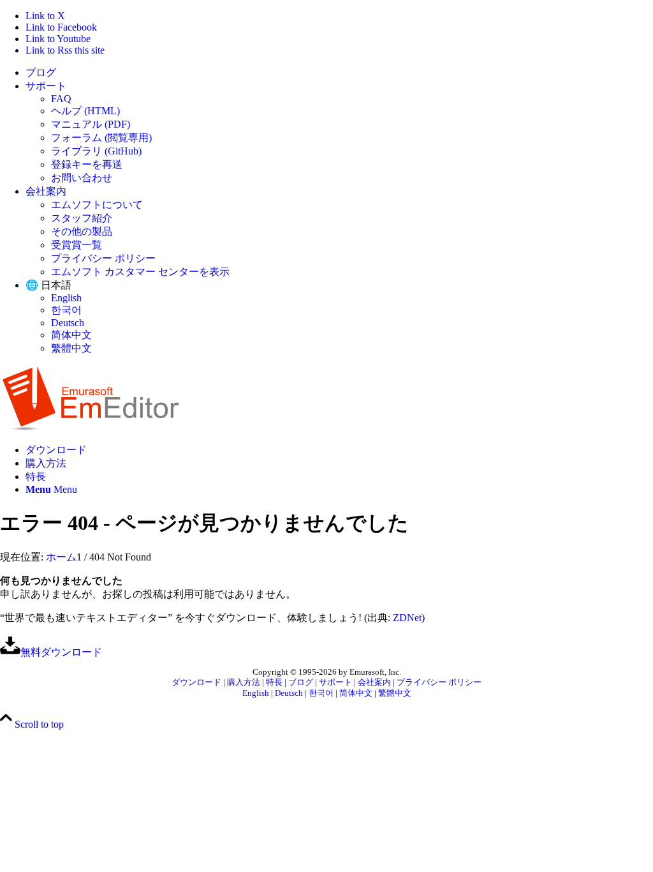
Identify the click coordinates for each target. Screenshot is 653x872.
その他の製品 (81, 231)
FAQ (61, 98)
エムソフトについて (97, 204)
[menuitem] (339, 73)
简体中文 (71, 334)
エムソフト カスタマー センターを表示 (140, 271)
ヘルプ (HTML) (85, 110)
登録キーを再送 (86, 164)
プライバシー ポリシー (103, 258)
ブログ (41, 72)
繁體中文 (71, 348)
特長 (274, 682)
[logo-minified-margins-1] (91, 427)
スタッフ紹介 (81, 218)
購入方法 (243, 682)
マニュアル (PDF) (90, 124)
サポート (46, 85)
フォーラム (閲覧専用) (101, 137)
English (66, 297)
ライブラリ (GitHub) (96, 151)
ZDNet (407, 617)
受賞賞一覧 (76, 244)
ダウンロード (196, 682)
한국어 (66, 309)
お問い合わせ (81, 177)
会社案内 (46, 191)
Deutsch (67, 322)
